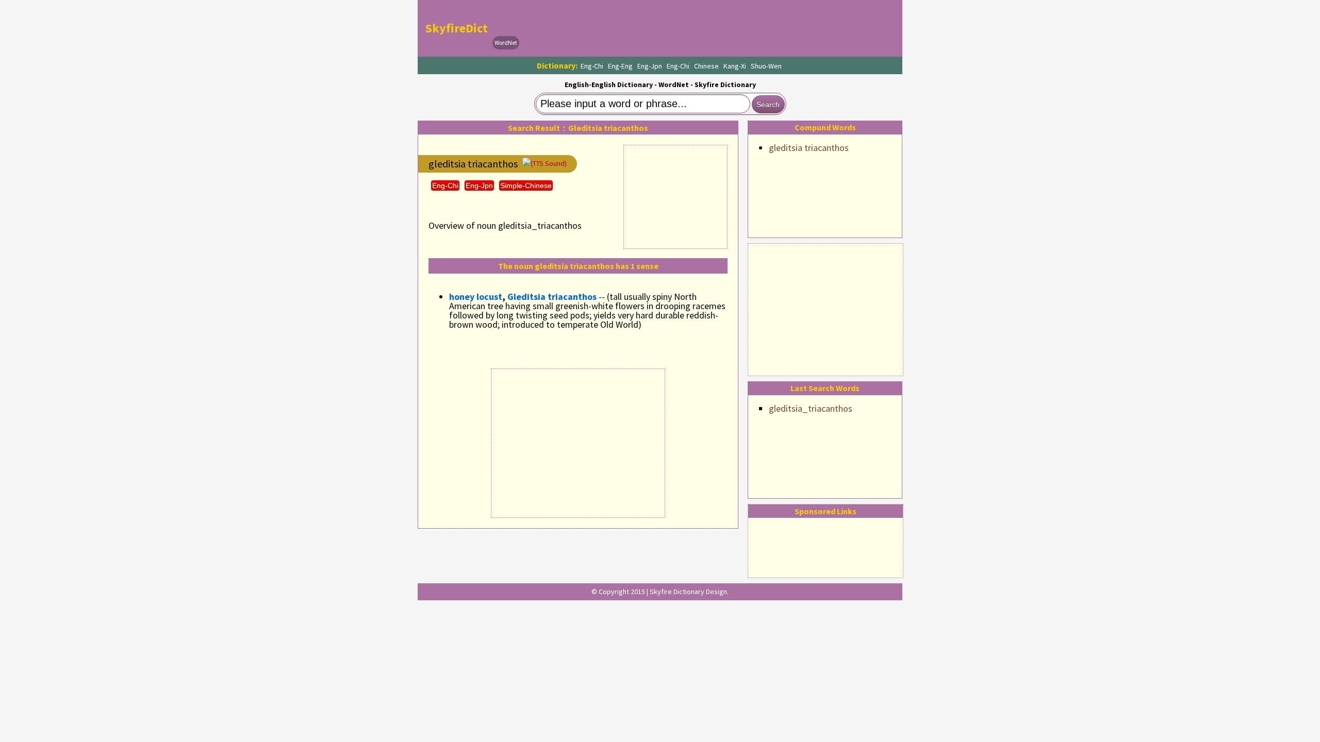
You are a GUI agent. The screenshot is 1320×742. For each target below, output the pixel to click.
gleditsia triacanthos (809, 148)
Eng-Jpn (649, 66)
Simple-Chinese (526, 185)
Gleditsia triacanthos (552, 296)
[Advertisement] (825, 308)
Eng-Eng (620, 66)
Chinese (706, 66)
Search (768, 104)
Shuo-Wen (766, 66)
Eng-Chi (592, 66)
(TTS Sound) (549, 163)
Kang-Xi (734, 66)
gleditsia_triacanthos (810, 408)
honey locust (475, 296)
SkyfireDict (456, 28)
